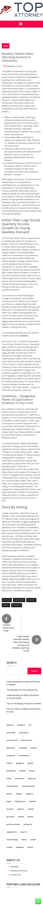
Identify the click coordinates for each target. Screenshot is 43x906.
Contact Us (15, 874)
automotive (26, 740)
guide (30, 763)
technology (12, 839)
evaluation (24, 755)
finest (10, 763)
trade (33, 839)
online (31, 809)
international (28, 786)
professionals (13, 824)
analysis (21, 725)
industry (32, 778)
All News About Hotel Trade (8, 628)
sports (23, 832)
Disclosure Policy (18, 870)
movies (10, 809)
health (22, 771)
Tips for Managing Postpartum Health (24, 703)
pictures (11, 816)
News (5, 46)
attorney (11, 732)
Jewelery (24, 335)
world (30, 847)
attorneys (24, 732)
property (28, 824)
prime (30, 816)
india (9, 778)
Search (12, 662)
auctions (6, 600)
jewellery (31, 600)
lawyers (29, 793)
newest (6, 605)
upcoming (17, 605)
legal (9, 801)
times (24, 839)
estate (33, 748)
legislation (20, 801)
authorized (12, 740)
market (32, 801)
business (11, 748)
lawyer (19, 793)
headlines (11, 771)
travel (9, 847)
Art (30, 725)
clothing (23, 748)
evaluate (11, 755)
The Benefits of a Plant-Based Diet (22, 690)
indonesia (19, 778)
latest (10, 793)
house (32, 771)
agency (10, 725)
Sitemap (14, 866)
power (21, 816)
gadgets (20, 763)
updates (20, 847)
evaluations (19, 600)
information (13, 786)
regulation (12, 832)
